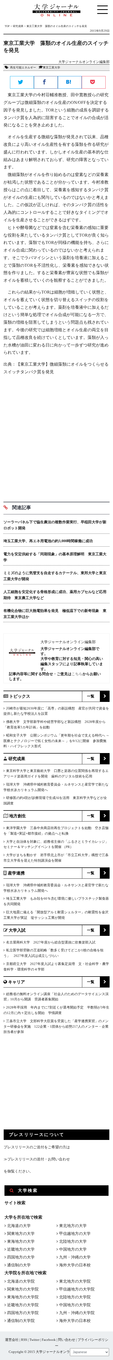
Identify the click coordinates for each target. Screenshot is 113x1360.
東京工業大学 (51, 67)
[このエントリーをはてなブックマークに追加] (69, 82)
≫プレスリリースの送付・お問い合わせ (37, 1159)
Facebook (49, 1340)
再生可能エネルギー (23, 67)
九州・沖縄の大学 (75, 1257)
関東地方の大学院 (23, 1289)
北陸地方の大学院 (75, 1297)
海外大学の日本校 (75, 1265)
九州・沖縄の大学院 (77, 1313)
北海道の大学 (19, 1226)
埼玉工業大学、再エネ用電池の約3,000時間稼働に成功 (48, 541)
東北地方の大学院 (75, 1281)
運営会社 (12, 1340)
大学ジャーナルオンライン (56, 1352)
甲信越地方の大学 (75, 1233)
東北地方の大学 (73, 1226)
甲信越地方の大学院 (77, 1289)
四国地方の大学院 (23, 1313)
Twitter (34, 1340)
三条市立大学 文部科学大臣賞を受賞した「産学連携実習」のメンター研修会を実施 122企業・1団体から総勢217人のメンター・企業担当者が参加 (56, 1026)
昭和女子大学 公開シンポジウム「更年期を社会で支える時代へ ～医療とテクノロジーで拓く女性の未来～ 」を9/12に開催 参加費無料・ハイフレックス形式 (56, 740)
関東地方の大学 (21, 1233)
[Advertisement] (56, 436)
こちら (77, 674)
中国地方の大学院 (75, 1305)
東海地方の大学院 (23, 1297)
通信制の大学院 (21, 1321)
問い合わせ (66, 1340)
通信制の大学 (19, 1265)
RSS (24, 1340)
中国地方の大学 (73, 1249)
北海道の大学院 (21, 1281)
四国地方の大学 (21, 1257)
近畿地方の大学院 (23, 1305)
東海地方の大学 (21, 1241)
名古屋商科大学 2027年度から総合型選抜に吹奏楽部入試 (50, 942)
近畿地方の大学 (21, 1249)
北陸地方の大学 (73, 1241)
